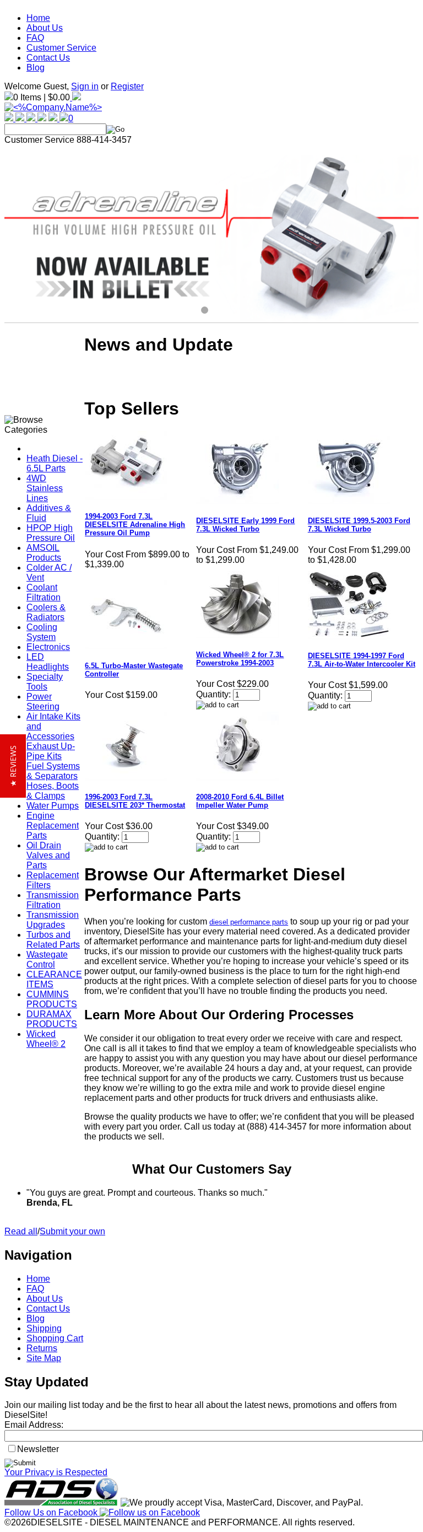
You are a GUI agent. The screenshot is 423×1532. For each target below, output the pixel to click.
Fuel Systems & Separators (53, 771)
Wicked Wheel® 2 (46, 1039)
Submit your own (72, 1231)
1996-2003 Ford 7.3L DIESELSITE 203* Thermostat (135, 801)
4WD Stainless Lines (44, 488)
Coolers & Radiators (46, 612)
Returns (41, 1348)
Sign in (85, 86)
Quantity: (213, 694)
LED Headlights (47, 661)
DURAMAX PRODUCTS (51, 1019)
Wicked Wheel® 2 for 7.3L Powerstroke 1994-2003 (240, 659)
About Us (44, 28)
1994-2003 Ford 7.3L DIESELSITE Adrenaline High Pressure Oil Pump (135, 524)
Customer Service (61, 47)
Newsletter (38, 1449)
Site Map (43, 1358)
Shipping (44, 1328)
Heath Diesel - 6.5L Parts (54, 463)
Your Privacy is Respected (55, 1472)
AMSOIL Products (43, 552)
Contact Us (48, 57)
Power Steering (42, 701)
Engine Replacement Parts (52, 825)
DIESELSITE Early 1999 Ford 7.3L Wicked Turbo (245, 525)
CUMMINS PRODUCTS (51, 999)
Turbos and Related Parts (53, 939)
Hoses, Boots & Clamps (52, 790)
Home (38, 18)
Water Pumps (52, 805)
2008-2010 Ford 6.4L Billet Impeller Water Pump (240, 801)
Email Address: (33, 1424)
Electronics (48, 647)
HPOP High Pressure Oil (50, 532)
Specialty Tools (44, 681)
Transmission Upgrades (52, 919)
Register (127, 86)
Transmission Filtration (52, 900)
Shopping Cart (54, 1338)
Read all (20, 1231)
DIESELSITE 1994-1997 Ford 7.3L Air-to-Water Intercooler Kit (361, 660)
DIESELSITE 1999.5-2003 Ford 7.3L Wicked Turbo (359, 525)
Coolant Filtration (43, 592)
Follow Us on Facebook (52, 1512)
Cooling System (41, 632)
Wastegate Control (47, 959)
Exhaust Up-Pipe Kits (50, 751)
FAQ (35, 37)
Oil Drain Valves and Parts (48, 855)
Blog (35, 67)
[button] (13, 766)
